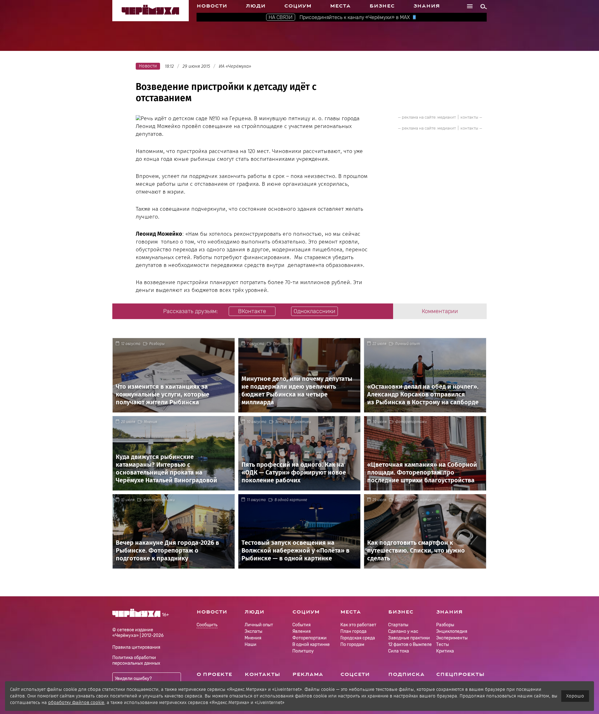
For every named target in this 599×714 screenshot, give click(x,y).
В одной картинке (291, 500)
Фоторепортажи (411, 422)
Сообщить (207, 625)
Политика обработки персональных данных (136, 660)
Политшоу (282, 344)
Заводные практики (293, 422)
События (301, 625)
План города (353, 631)
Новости (212, 6)
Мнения (150, 422)
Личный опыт (407, 344)
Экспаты (253, 631)
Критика (445, 651)
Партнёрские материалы (418, 500)
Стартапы (398, 625)
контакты (469, 117)
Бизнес (382, 6)
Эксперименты (452, 638)
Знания (426, 6)
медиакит (446, 117)
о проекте (214, 674)
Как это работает (358, 625)
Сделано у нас (403, 631)
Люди (255, 6)
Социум (297, 6)
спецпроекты (460, 674)
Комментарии (440, 311)
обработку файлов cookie (76, 702)
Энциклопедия (451, 631)
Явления (301, 631)
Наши (250, 644)
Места (340, 6)
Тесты (442, 644)
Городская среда (357, 638)
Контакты (262, 674)
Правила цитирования (136, 647)
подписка (406, 674)
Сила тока (398, 651)
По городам (352, 644)
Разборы (157, 344)
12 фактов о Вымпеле (410, 644)
